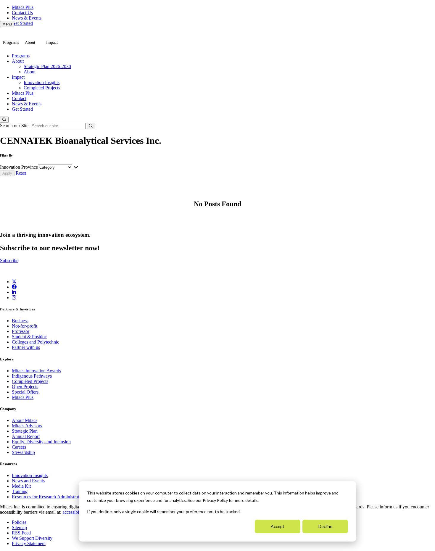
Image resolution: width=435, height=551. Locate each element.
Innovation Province (19, 167)
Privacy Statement (29, 543)
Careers (19, 447)
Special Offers (25, 391)
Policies (19, 522)
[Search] (4, 120)
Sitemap (19, 527)
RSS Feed (21, 532)
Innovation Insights (41, 82)
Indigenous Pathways (32, 375)
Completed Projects (42, 87)
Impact (52, 42)
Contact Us (22, 12)
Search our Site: (15, 125)
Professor (20, 331)
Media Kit (21, 486)
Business (20, 320)
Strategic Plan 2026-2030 (47, 66)
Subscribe (9, 260)
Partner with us (26, 347)
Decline (325, 526)
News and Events (28, 480)
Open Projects (25, 386)
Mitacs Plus (22, 7)
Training (20, 491)
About (30, 42)
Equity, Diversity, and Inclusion (41, 441)
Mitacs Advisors (27, 425)
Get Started (22, 23)
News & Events (26, 17)
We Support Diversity (32, 538)
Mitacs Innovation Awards (36, 370)
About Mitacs (24, 420)
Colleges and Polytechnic (35, 341)
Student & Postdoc (29, 336)
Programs (11, 42)
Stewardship (23, 452)
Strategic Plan (25, 431)
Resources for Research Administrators (49, 496)
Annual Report (26, 436)
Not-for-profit (24, 325)
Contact (19, 98)
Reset (21, 172)
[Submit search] (91, 126)
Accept (277, 526)
